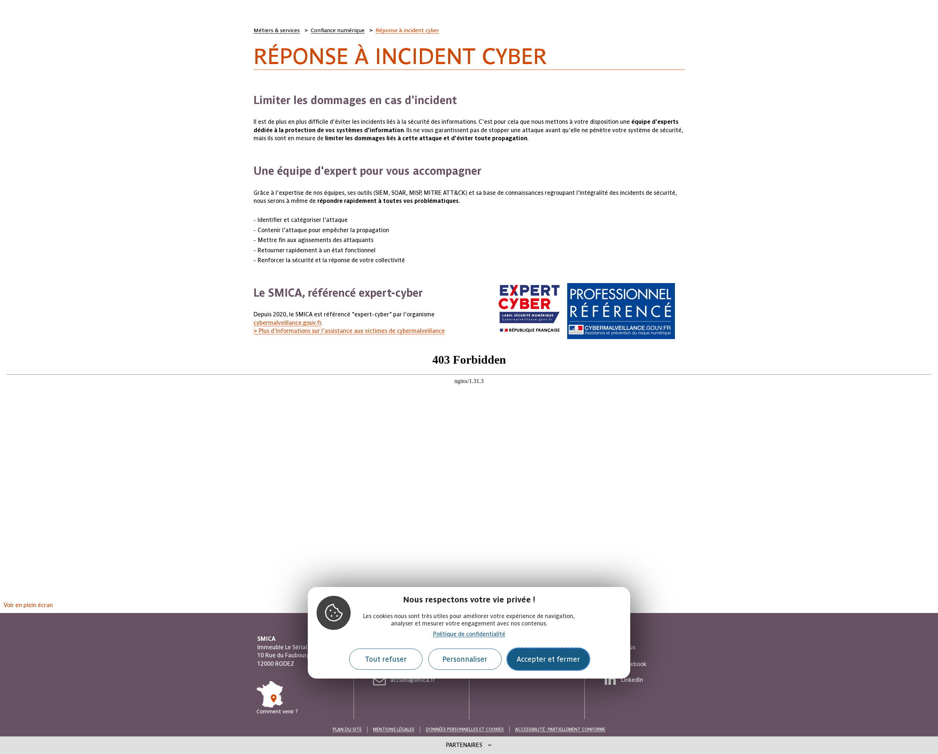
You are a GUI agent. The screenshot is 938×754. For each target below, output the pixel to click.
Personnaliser (464, 659)
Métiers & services (277, 30)
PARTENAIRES (464, 745)
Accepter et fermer (548, 659)
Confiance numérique (338, 30)
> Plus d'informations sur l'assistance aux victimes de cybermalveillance (349, 330)
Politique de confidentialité (469, 634)
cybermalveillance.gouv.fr (287, 322)
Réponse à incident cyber (407, 30)
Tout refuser (386, 659)
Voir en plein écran (28, 605)
